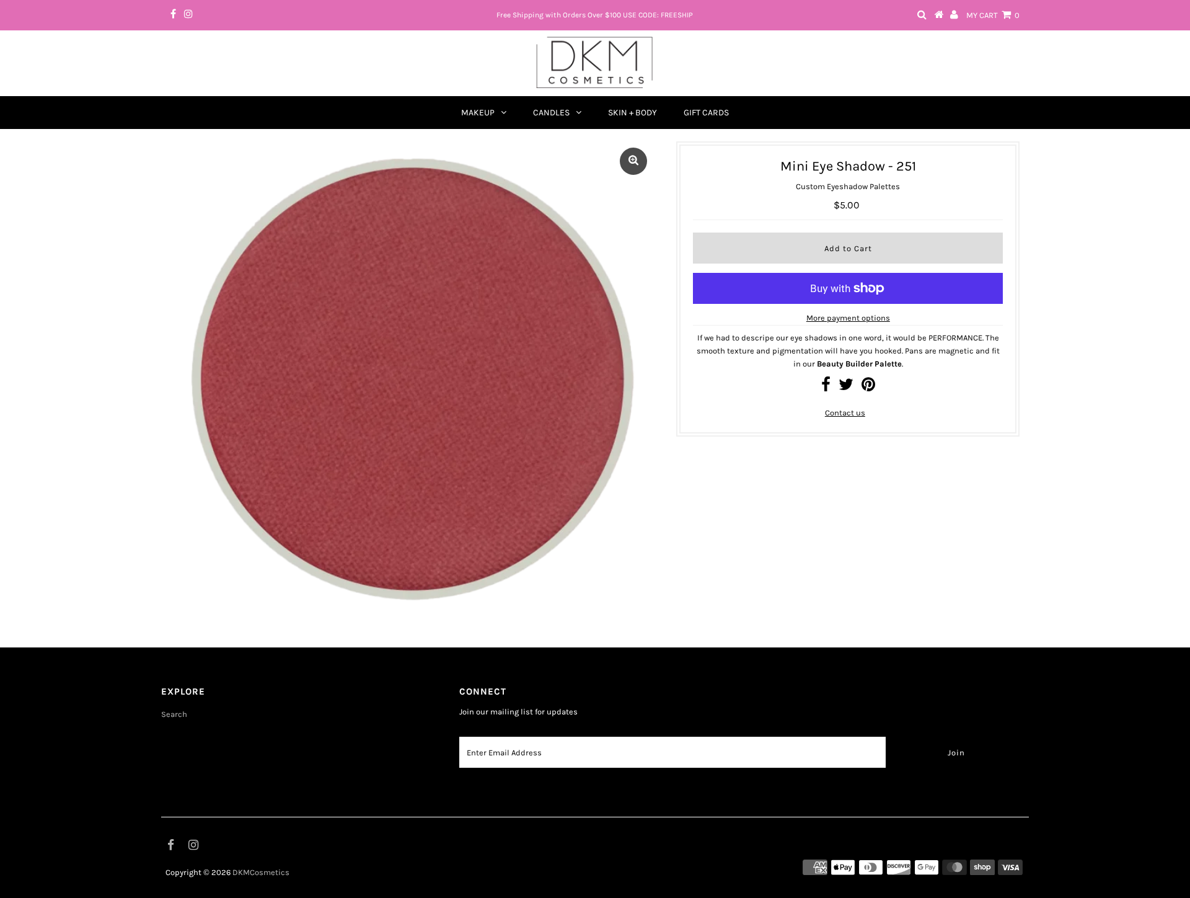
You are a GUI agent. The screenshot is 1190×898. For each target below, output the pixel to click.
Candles (551, 112)
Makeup (478, 112)
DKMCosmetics (260, 872)
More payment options (848, 317)
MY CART (993, 15)
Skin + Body (632, 112)
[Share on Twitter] (846, 387)
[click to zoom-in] (633, 161)
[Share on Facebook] (826, 387)
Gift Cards (706, 112)
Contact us (845, 412)
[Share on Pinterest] (868, 387)
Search (174, 714)
